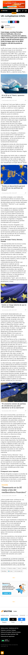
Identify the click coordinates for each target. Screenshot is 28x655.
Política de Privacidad (6, 632)
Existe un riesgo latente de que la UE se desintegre (14, 306)
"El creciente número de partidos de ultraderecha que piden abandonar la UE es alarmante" (14, 406)
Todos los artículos (8, 28)
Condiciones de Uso (13, 628)
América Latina (5, 615)
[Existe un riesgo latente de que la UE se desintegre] (14, 293)
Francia (19, 568)
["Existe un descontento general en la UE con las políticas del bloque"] (14, 174)
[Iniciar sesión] (19, 10)
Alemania (24, 568)
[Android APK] (5, 640)
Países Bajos (3, 571)
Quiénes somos (4, 628)
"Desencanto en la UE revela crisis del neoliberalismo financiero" (14, 489)
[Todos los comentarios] (2, 652)
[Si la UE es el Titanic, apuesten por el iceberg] (14, 83)
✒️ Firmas (3, 568)
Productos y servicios (6, 630)
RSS (17, 634)
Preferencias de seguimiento (7, 636)
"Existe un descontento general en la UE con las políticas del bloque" (13, 188)
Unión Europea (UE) (18, 571)
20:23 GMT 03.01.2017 (6, 19)
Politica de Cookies (16, 632)
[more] (25, 100)
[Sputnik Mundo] (4, 11)
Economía (5, 485)
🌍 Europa (10, 571)
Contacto (13, 630)
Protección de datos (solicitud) (8, 634)
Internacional (14, 615)
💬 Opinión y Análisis (11, 568)
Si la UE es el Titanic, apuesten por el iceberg (13, 96)
